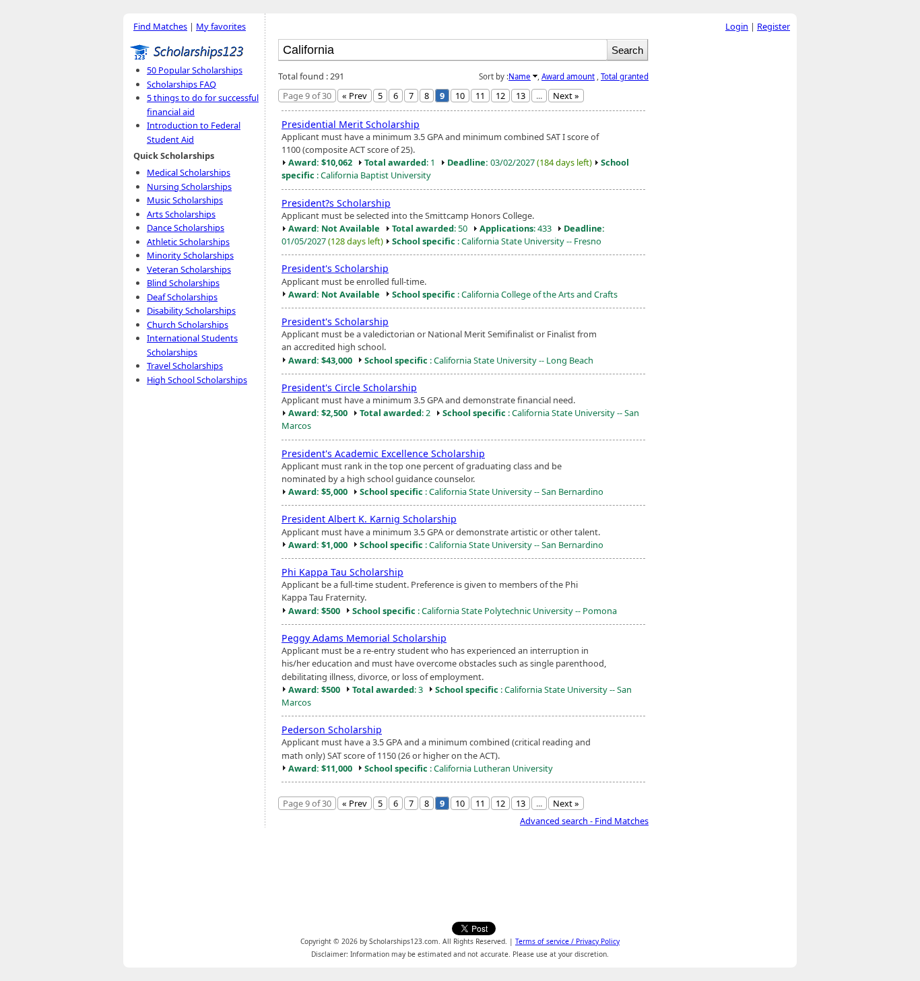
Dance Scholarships (185, 228)
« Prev (354, 96)
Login (736, 26)
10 (460, 96)
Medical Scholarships (188, 172)
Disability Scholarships (191, 310)
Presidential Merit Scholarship (351, 124)
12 (500, 96)
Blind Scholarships (183, 283)
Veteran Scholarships (189, 269)
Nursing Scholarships (189, 186)
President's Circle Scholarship (349, 387)
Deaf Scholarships (182, 297)
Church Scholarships (187, 324)
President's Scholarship (335, 268)
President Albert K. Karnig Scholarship (369, 518)
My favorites (221, 26)
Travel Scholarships (185, 366)
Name (519, 76)
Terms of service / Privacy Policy (567, 941)
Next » (566, 96)
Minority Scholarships (190, 255)
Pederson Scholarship (332, 729)
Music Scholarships (185, 200)
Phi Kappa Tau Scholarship (342, 572)
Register (773, 26)
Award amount (568, 76)
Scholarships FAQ (181, 84)
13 (520, 96)
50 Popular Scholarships (194, 70)
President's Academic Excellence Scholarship (383, 453)
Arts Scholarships (181, 214)
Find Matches (160, 26)
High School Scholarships (197, 380)
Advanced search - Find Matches (584, 821)
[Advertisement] (726, 242)
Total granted (625, 76)
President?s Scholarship (336, 203)
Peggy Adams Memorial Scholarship (364, 638)
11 (480, 96)
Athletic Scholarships (188, 242)
